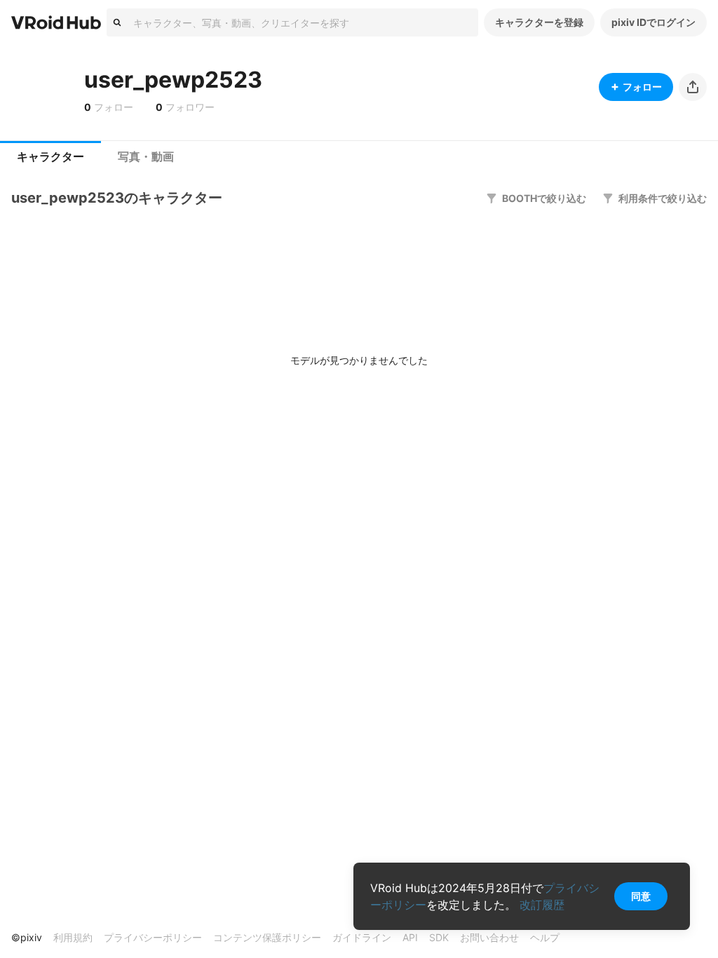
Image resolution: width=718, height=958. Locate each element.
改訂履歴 (542, 905)
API (410, 937)
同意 (641, 896)
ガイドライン (361, 937)
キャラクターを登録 (539, 22)
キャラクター (50, 157)
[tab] (50, 157)
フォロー (642, 87)
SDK (439, 937)
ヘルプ (545, 937)
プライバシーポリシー (153, 937)
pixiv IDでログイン (653, 22)
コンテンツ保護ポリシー (267, 937)
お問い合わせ (489, 937)
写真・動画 (146, 157)
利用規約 (73, 937)
